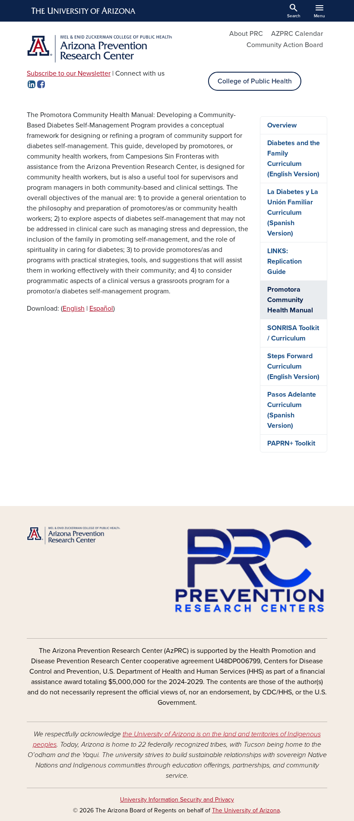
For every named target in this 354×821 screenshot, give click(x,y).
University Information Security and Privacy (177, 799)
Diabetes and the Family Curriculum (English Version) (293, 158)
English (74, 308)
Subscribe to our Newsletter (69, 73)
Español (101, 308)
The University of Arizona (246, 810)
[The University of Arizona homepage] (84, 11)
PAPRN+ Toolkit (291, 443)
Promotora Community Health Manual (290, 300)
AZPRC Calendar (297, 33)
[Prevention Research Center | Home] (99, 49)
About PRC (246, 33)
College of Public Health (255, 81)
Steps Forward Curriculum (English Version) (293, 366)
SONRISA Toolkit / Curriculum (293, 333)
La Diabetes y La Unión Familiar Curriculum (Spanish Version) (292, 213)
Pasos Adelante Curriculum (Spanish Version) (291, 410)
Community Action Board (285, 45)
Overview (282, 125)
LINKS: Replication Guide (284, 261)
